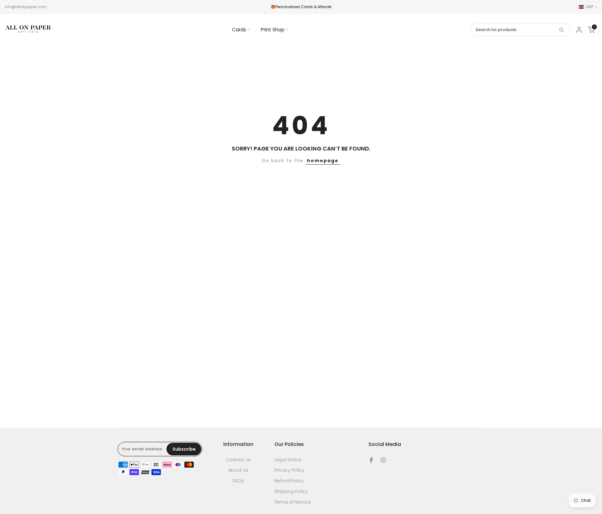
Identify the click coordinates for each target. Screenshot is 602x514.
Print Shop (272, 29)
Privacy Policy (289, 470)
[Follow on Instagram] (383, 460)
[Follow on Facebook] (371, 460)
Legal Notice (288, 460)
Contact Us (238, 460)
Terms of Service (292, 502)
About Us (238, 470)
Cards (239, 29)
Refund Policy (289, 481)
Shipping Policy (291, 492)
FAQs (238, 481)
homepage (323, 160)
